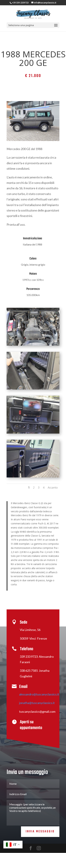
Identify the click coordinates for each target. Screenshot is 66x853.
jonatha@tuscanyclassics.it (37, 703)
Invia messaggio (40, 831)
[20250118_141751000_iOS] (33, 344)
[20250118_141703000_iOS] (33, 432)
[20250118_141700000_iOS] (33, 476)
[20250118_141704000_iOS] (33, 388)
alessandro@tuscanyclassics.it (39, 694)
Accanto (53, 487)
